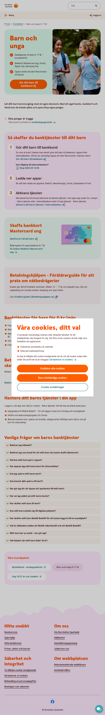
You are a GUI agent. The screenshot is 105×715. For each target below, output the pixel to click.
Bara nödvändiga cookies (52, 377)
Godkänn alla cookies (52, 368)
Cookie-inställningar (52, 387)
